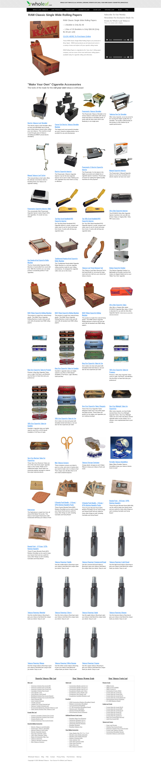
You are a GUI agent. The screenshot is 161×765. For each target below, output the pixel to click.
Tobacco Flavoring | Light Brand (119, 562)
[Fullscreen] (131, 40)
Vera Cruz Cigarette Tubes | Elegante (93, 406)
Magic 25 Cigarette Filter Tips (40, 737)
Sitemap (78, 757)
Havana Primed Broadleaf (77, 710)
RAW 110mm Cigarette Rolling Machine (91, 314)
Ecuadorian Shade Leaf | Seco (78, 691)
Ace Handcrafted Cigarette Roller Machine (38, 261)
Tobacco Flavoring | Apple (90, 612)
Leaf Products (56, 10)
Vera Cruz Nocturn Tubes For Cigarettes (36, 459)
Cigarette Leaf (84, 10)
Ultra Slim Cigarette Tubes (117, 304)
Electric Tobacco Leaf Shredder (37, 123)
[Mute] (128, 40)
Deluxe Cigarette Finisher (117, 268)
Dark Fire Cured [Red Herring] (115, 717)
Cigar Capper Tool (74, 740)
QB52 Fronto (110, 686)
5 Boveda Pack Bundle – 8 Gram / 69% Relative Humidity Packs (65, 503)
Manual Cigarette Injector (117, 170)
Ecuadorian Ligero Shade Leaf (78, 692)
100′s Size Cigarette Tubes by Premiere (118, 370)
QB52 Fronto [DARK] (112, 687)
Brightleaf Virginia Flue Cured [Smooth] (42, 697)
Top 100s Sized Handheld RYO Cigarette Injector (91, 219)
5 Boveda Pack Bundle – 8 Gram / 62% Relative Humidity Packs (92, 504)
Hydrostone (31, 509)
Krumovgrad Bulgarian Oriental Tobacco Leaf (44, 707)
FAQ (127, 10)
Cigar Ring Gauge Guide (76, 741)
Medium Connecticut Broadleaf (78, 704)
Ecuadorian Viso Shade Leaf (77, 694)
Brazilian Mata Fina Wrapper (77, 718)
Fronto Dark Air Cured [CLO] (114, 696)
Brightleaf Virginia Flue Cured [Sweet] (42, 696)
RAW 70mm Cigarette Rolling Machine (40, 313)
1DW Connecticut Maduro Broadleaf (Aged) (82, 702)
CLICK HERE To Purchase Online (77, 36)
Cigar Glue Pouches (75, 743)
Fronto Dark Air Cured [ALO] (114, 707)
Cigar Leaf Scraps (111, 725)
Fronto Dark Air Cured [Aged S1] (115, 697)
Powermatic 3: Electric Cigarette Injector (92, 168)
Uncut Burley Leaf (36, 692)
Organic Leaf (109, 10)
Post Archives (71, 757)
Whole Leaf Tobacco (40, 10)
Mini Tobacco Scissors (62, 462)
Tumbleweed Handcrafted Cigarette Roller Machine (66, 259)
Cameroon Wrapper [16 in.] (77, 722)
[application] (119, 33)
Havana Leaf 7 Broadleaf (76, 709)
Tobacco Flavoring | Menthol (36, 612)
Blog (120, 10)
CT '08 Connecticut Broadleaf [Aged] (80, 707)
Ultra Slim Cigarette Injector (118, 210)
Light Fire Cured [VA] (112, 719)
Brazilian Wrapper (74, 725)
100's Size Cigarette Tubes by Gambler (37, 424)
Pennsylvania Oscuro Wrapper (78, 712)
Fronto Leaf (70, 10)
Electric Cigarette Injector (63, 171)
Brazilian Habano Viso (75, 727)
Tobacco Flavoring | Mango (36, 663)
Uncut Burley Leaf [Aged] (38, 694)
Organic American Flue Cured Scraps (42, 720)
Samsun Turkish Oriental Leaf (40, 706)
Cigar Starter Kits (74, 733)
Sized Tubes (116, 218)
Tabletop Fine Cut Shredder (118, 114)
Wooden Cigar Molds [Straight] (78, 735)
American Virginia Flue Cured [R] (41, 686)
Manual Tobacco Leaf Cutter (37, 175)
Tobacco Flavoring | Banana (117, 612)
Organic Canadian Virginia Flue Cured (42, 715)
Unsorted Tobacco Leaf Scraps (115, 733)
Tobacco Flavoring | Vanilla (63, 562)
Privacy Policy (61, 757)
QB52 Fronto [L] (111, 689)
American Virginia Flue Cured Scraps (117, 728)
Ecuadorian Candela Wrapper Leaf (79, 696)
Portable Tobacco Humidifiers (118, 461)
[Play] (107, 40)
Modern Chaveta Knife (76, 738)
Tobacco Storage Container (90, 462)
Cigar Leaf (97, 10)
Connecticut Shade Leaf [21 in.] (78, 689)
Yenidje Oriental (36, 702)
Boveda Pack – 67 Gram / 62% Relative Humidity (37, 547)
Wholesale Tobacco (34, 757)
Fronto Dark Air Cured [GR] (114, 694)
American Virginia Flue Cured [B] (40, 687)
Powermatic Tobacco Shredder (91, 111)
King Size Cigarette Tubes (38, 733)
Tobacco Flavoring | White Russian (65, 663)
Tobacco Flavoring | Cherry (63, 612)
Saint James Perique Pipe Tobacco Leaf (43, 709)
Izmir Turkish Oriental (37, 701)
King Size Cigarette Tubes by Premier (39, 369)
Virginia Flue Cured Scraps (114, 727)
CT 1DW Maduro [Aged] (113, 701)
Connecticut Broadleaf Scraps (115, 732)
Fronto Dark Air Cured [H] (113, 712)
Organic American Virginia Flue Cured (42, 717)
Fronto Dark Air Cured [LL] (114, 715)
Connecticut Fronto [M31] (113, 691)
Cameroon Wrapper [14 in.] (77, 720)
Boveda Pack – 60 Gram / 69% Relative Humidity (119, 501)
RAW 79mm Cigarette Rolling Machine (67, 313)
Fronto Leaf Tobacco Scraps (114, 730)
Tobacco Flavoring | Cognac (90, 663)
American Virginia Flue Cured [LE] (41, 689)
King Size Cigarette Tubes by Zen (92, 363)
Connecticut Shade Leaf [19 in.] (78, 687)
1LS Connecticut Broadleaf (77, 705)
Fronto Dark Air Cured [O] (113, 692)
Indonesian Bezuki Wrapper (77, 723)
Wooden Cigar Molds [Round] (78, 736)
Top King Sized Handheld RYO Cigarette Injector (64, 219)
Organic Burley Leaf (37, 719)
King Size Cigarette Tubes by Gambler (67, 368)
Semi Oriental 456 (36, 699)
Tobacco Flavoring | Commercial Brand (94, 562)
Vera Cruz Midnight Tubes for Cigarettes (118, 407)
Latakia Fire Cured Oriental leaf (40, 704)
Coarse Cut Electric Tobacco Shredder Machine (67, 125)
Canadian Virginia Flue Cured (40, 691)
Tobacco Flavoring (36, 738)
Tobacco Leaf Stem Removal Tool (92, 268)
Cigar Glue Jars (74, 745)
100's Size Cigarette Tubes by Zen (65, 418)
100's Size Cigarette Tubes (39, 735)
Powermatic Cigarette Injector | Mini (39, 208)
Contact (52, 757)
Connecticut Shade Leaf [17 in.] (78, 686)
